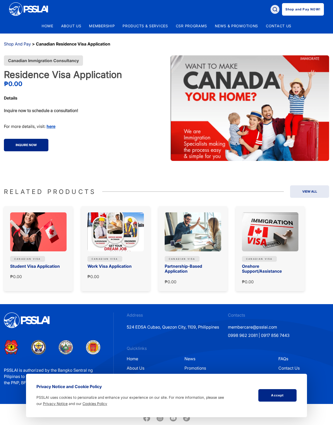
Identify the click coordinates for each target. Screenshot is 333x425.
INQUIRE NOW (26, 145)
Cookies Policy (94, 403)
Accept (277, 395)
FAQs (283, 358)
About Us (135, 368)
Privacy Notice (55, 403)
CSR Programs (191, 26)
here (51, 126)
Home (47, 26)
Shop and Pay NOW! (303, 9)
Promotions (195, 368)
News (189, 358)
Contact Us (289, 368)
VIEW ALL (309, 191)
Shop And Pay (17, 44)
